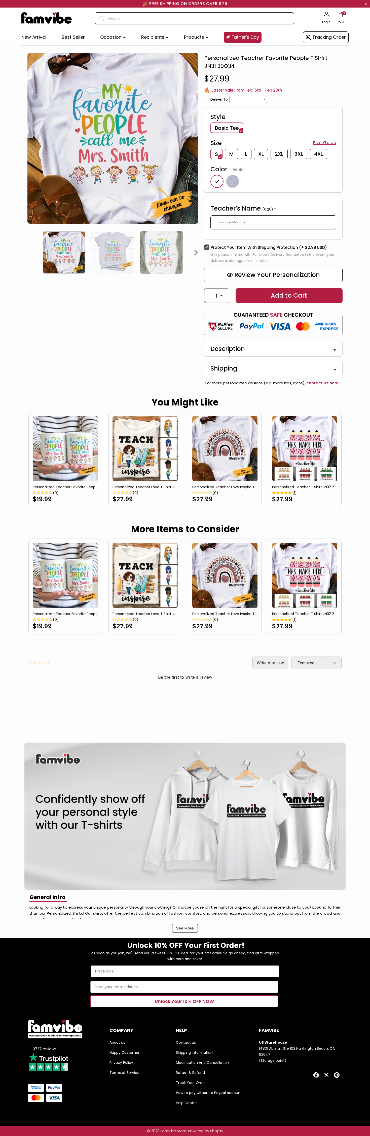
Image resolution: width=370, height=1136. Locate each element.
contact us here (322, 383)
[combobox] (194, 18)
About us (117, 1042)
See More (185, 928)
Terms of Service (124, 1072)
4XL (318, 153)
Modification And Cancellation (202, 1062)
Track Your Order (191, 1082)
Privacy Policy (121, 1062)
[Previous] (29, 253)
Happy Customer (124, 1052)
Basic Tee (227, 128)
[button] (113, 37)
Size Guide (324, 143)
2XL (279, 153)
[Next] (196, 253)
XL (261, 153)
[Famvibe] (46, 18)
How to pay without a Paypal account (209, 1092)
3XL (298, 153)
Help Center (186, 1102)
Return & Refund (190, 1072)
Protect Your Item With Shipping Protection (269, 247)
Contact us (186, 1042)
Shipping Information (194, 1052)
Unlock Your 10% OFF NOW (184, 1001)
